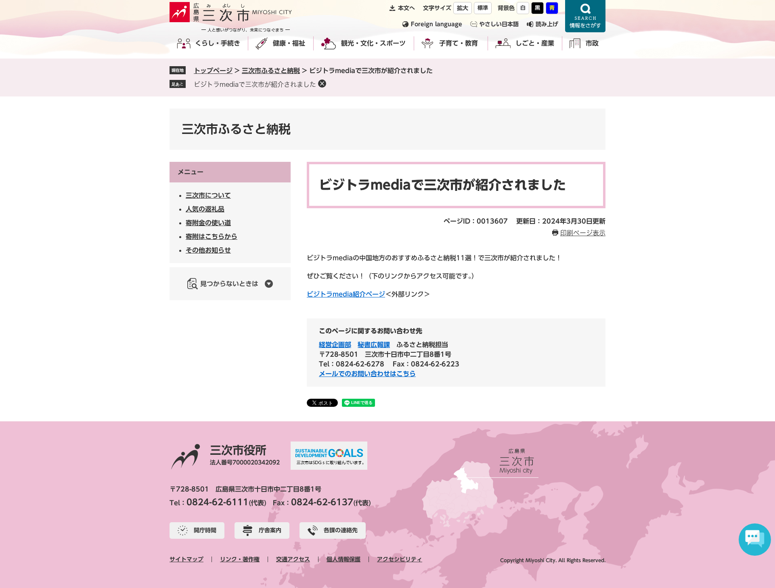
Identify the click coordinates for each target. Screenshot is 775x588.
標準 (483, 7)
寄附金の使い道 (208, 223)
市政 (592, 43)
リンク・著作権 (240, 559)
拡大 (462, 8)
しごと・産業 (534, 43)
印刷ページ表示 (582, 233)
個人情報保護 (343, 559)
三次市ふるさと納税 (271, 70)
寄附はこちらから (211, 236)
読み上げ (547, 24)
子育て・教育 (458, 43)
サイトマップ (186, 559)
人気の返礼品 (205, 209)
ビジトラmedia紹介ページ (346, 294)
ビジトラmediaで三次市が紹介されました (255, 84)
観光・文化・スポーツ (373, 43)
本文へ (406, 8)
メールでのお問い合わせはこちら (367, 373)
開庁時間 (205, 530)
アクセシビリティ (399, 559)
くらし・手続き (217, 43)
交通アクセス (293, 559)
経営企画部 (335, 344)
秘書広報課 (374, 344)
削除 (322, 84)
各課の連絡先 (341, 530)
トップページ (213, 70)
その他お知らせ (208, 250)
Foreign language (436, 24)
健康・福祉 (289, 43)
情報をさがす (585, 16)
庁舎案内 (270, 530)
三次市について (208, 195)
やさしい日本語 (499, 24)
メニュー (190, 172)
